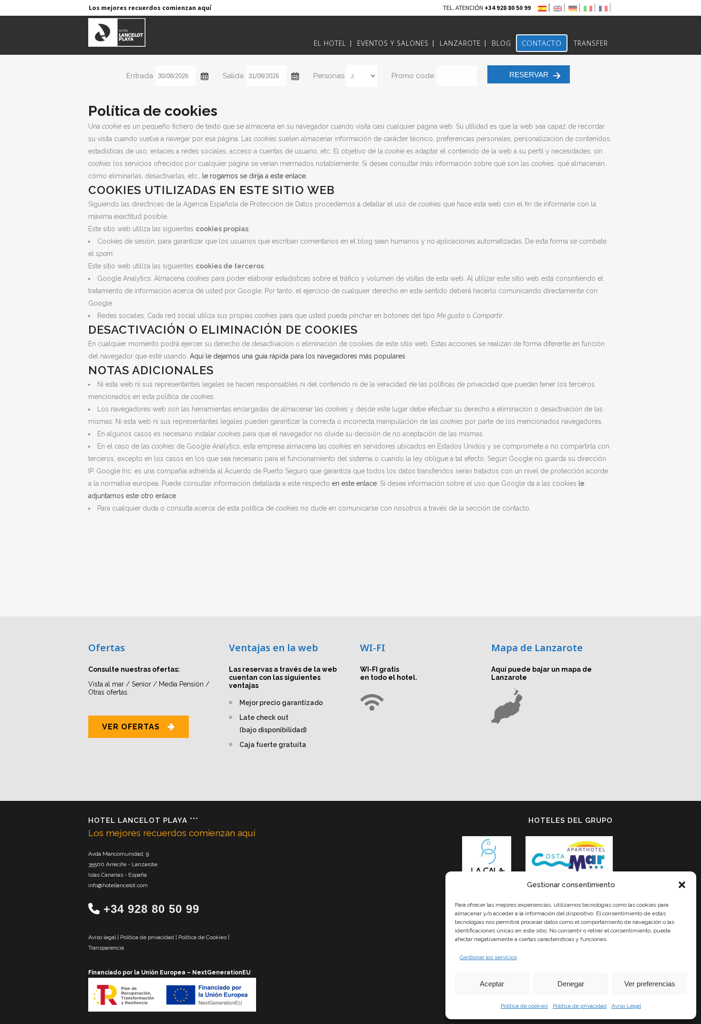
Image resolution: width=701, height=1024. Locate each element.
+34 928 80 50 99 (151, 908)
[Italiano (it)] (589, 7)
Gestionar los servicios (488, 957)
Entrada (139, 76)
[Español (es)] (543, 7)
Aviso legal (102, 937)
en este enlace (354, 483)
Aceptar (492, 984)
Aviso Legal (626, 1006)
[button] (682, 885)
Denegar (570, 984)
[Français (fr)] (604, 7)
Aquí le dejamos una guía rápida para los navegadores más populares (297, 356)
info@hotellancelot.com (118, 885)
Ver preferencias (649, 984)
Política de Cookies (203, 937)
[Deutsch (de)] (574, 7)
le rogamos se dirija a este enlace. (254, 176)
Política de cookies (524, 1006)
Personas (328, 76)
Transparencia (106, 947)
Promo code (413, 76)
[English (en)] (559, 7)
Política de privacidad (580, 1006)
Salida (233, 76)
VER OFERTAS (131, 726)
